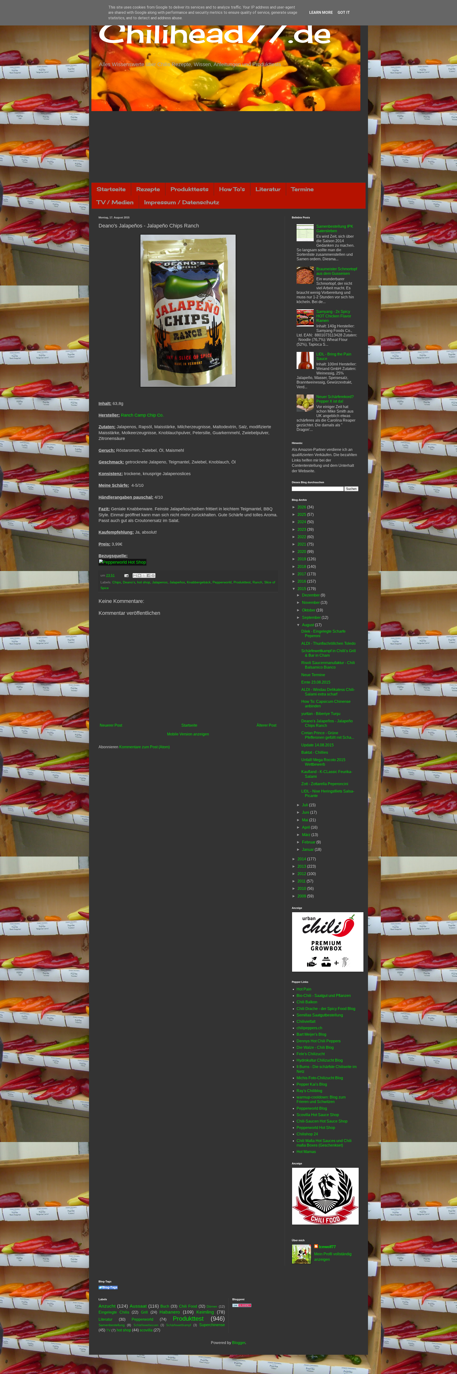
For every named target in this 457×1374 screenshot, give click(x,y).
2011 (302, 881)
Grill (144, 1312)
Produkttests (190, 189)
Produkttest (242, 582)
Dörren (212, 1306)
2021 (302, 544)
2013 (302, 866)
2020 (302, 552)
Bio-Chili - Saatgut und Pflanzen (324, 996)
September (312, 618)
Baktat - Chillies (314, 752)
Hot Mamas (306, 1152)
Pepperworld (222, 582)
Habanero (169, 1312)
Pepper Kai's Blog (312, 1084)
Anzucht (107, 1306)
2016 (302, 581)
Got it (344, 12)
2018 (302, 567)
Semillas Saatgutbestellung (320, 1015)
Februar (309, 842)
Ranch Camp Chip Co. (142, 415)
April (306, 827)
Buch (164, 1306)
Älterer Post (266, 725)
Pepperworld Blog (312, 1108)
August (308, 625)
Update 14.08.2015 (317, 745)
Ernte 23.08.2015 (315, 682)
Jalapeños (177, 582)
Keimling (205, 1312)
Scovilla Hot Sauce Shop (318, 1115)
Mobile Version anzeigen (188, 734)
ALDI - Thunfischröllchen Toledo (328, 643)
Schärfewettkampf (178, 1325)
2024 (302, 522)
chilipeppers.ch (309, 1028)
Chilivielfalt (306, 1021)
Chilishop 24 (307, 1134)
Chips (116, 582)
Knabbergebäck (199, 582)
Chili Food (188, 1306)
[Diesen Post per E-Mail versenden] (135, 575)
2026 (302, 507)
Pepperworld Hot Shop (316, 1128)
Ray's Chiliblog (309, 1091)
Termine (302, 189)
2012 (302, 874)
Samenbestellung (112, 1325)
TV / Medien (115, 202)
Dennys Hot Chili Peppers (319, 1041)
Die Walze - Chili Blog (315, 1047)
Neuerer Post (111, 725)
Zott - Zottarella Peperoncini (324, 784)
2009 (302, 896)
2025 (302, 514)
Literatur (268, 189)
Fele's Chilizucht (311, 1054)
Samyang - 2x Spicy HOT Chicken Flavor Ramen (333, 316)
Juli (305, 805)
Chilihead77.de (215, 32)
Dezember (311, 595)
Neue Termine (313, 675)
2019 (302, 559)
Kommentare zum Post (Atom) (144, 747)
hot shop (143, 582)
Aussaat (138, 1306)
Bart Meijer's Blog (311, 1034)
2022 (302, 537)
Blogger (238, 1343)
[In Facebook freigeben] (148, 575)
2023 (302, 529)
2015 (302, 589)
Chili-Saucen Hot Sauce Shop (322, 1121)
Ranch (257, 582)
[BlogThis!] (139, 575)
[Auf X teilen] (144, 575)
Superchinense (212, 1325)
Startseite (111, 189)
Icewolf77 (327, 1247)
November (311, 603)
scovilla (146, 1330)
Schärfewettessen (146, 1325)
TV (108, 1330)
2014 (302, 859)
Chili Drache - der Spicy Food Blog (326, 1009)
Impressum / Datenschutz (181, 202)
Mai (305, 820)
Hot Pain (304, 989)
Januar (308, 849)
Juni (306, 812)
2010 (302, 888)
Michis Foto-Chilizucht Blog (320, 1078)
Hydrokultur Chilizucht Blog (320, 1060)
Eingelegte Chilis (114, 1312)
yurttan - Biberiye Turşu (320, 714)
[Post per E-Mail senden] (126, 575)
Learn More (321, 12)
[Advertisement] (228, 146)
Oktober (309, 610)
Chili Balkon (307, 1002)
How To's (232, 189)
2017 (302, 574)
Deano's (129, 582)
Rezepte (148, 189)
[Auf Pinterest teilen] (153, 575)
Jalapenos (160, 582)
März (306, 835)
